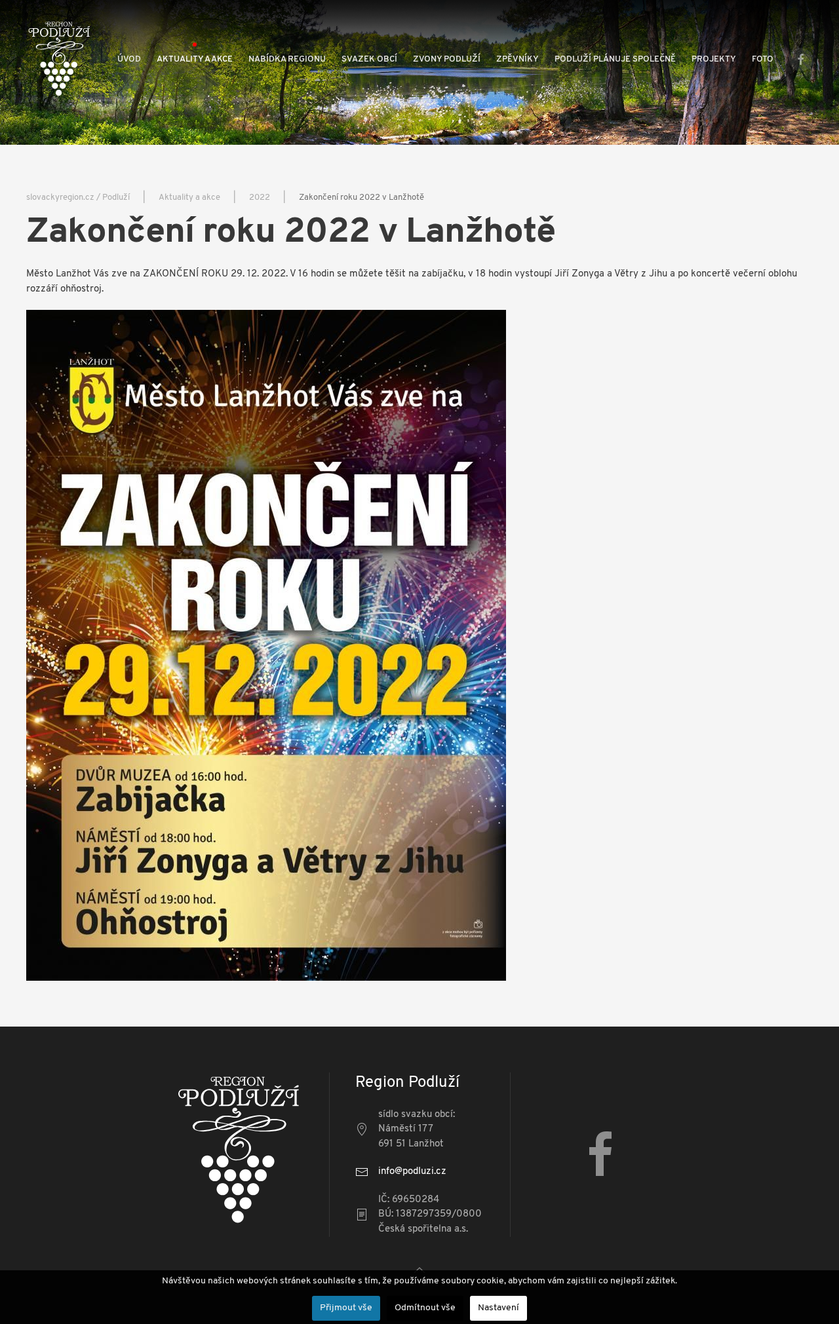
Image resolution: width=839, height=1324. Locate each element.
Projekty (714, 59)
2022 (259, 197)
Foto (762, 59)
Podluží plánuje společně (615, 59)
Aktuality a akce (195, 59)
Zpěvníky (517, 59)
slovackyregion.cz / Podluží (78, 197)
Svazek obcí (369, 59)
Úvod (129, 59)
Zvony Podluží (446, 59)
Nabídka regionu (287, 59)
